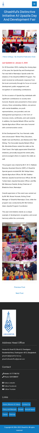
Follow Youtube (9, 389)
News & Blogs (8, 57)
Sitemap (12, 414)
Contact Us (26, 404)
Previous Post (19, 287)
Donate (20, 409)
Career (5, 414)
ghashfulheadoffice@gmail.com (13, 359)
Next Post (19, 293)
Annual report (30, 409)
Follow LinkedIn (9, 383)
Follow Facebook (10, 386)
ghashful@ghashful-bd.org (11, 356)
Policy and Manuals (9, 409)
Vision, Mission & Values (11, 404)
